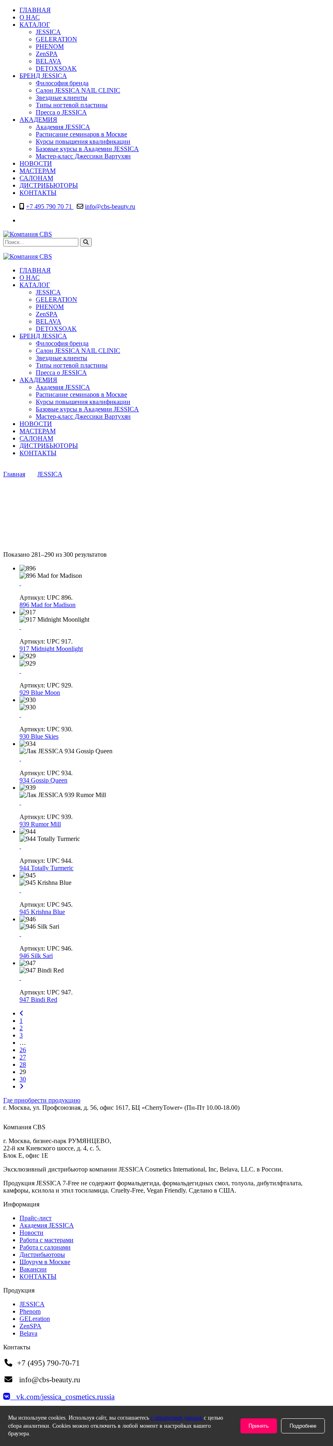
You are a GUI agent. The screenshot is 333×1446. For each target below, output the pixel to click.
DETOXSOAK (56, 68)
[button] (86, 242)
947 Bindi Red (38, 999)
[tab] (166, 1100)
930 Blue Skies (38, 736)
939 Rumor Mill (40, 824)
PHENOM (50, 46)
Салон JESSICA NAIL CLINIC (78, 90)
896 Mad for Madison (47, 604)
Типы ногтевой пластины (72, 105)
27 (22, 1057)
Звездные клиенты (61, 97)
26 (22, 1049)
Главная (14, 474)
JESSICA (48, 31)
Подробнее (303, 1426)
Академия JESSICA (63, 126)
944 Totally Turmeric (46, 868)
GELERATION (56, 39)
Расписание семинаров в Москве (81, 134)
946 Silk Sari (36, 955)
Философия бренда (62, 83)
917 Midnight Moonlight (51, 648)
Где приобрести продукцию (41, 1100)
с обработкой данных (176, 1418)
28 (22, 1064)
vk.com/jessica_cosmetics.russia (62, 1396)
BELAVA (48, 61)
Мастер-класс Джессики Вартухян (83, 156)
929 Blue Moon (39, 692)
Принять (259, 1426)
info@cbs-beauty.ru (110, 206)
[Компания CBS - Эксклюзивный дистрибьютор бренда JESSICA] (27, 234)
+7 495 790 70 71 (50, 206)
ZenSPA (47, 53)
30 (22, 1079)
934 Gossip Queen (43, 780)
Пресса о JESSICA (61, 112)
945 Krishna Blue (42, 911)
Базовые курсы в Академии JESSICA (87, 148)
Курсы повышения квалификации (83, 141)
